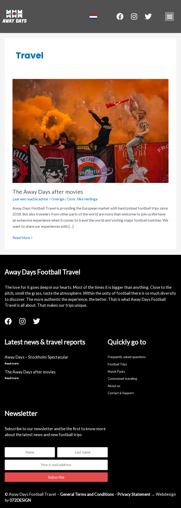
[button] (169, 16)
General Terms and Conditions (87, 494)
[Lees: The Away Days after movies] (90, 130)
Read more (12, 363)
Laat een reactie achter (30, 199)
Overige (57, 199)
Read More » (22, 237)
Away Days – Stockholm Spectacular (36, 357)
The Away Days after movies (47, 191)
